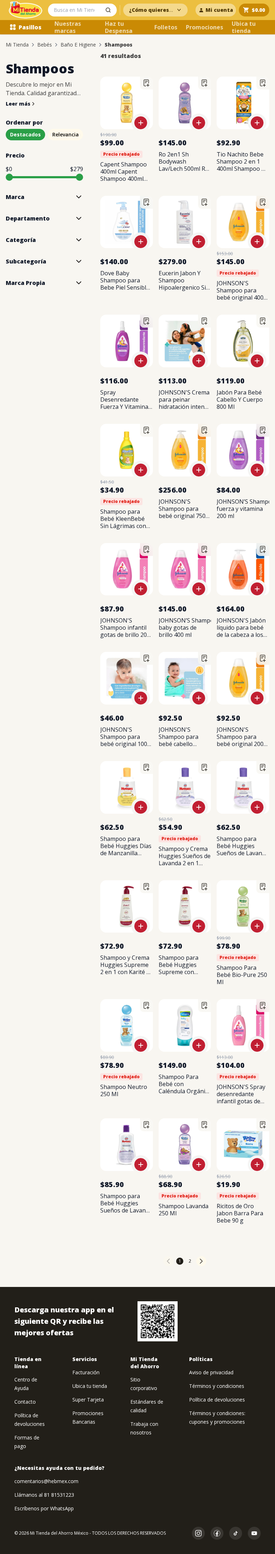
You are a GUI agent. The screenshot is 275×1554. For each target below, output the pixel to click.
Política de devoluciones (217, 1399)
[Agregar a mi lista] (146, 83)
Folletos (165, 27)
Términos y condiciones (216, 1386)
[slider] (9, 177)
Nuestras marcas (67, 27)
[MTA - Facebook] (217, 1533)
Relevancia (65, 134)
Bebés (44, 45)
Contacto (25, 1401)
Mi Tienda (17, 45)
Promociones (204, 27)
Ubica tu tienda (244, 27)
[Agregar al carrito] (140, 122)
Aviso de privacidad (211, 1372)
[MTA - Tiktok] (235, 1533)
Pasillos (30, 27)
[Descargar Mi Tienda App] (158, 1321)
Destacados (25, 134)
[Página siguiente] (201, 1261)
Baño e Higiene (78, 45)
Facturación (86, 1372)
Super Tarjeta (88, 1399)
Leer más (18, 103)
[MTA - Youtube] (254, 1533)
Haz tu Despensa (118, 27)
